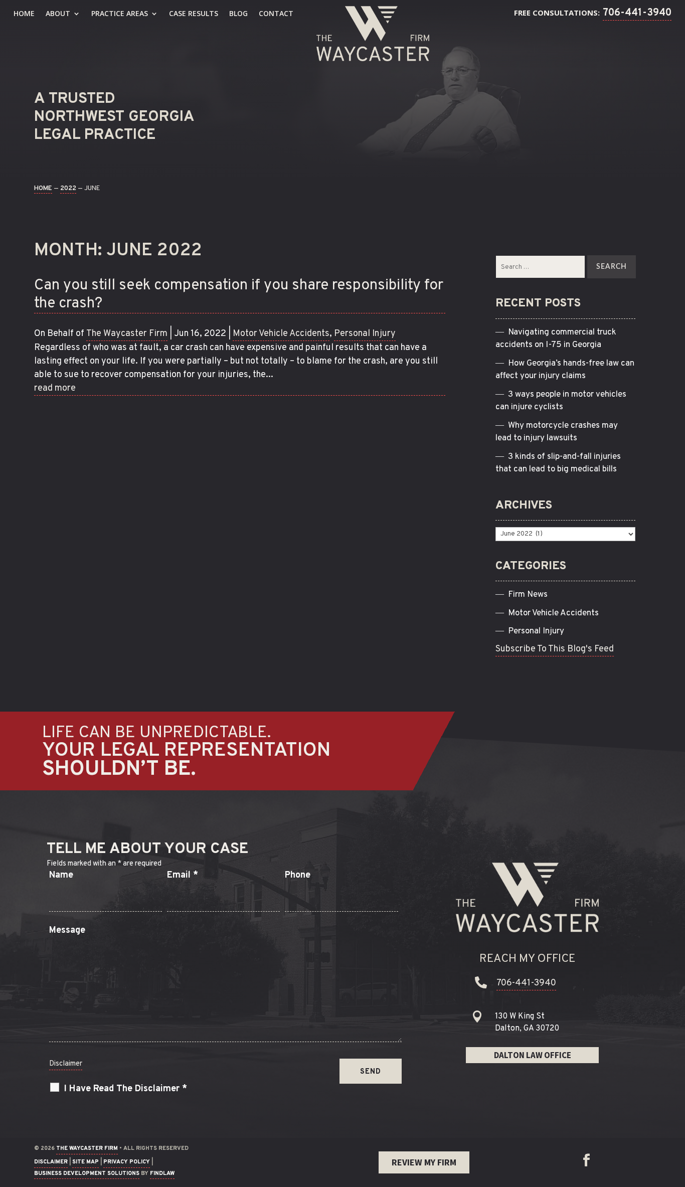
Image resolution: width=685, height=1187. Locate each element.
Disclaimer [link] (51, 1161)
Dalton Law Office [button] (532, 1055)
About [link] (58, 13)
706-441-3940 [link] (637, 13)
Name (61, 875)
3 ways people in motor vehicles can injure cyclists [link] (560, 401)
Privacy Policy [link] (126, 1161)
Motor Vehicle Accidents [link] (281, 334)
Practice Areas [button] (119, 13)
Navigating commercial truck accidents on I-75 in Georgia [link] (555, 339)
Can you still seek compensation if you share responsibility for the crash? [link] (238, 295)
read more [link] (55, 388)
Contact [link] (276, 13)
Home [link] (24, 13)
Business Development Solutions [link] (86, 1173)
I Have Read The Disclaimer (125, 1089)
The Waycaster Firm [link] (126, 334)
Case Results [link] (193, 13)
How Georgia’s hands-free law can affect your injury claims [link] (564, 370)
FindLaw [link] (162, 1173)
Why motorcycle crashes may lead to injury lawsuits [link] (556, 432)
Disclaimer (65, 1064)
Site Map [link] (85, 1161)
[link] (372, 33)
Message (67, 930)
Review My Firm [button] (424, 1162)
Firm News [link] (528, 594)
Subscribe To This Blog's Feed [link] (554, 649)
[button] (586, 1160)
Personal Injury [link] (365, 334)
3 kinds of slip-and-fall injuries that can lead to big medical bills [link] (558, 463)
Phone (297, 875)
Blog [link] (238, 13)
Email (182, 875)
